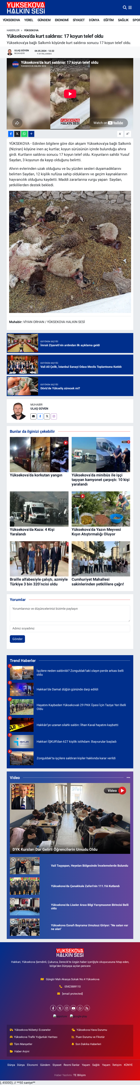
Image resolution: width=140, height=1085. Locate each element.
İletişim (117, 1065)
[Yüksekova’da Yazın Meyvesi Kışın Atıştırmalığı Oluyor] (101, 509)
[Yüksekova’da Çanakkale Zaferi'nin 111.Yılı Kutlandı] (25, 886)
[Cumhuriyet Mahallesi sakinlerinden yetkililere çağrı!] (101, 558)
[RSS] (87, 1008)
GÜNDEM (44, 20)
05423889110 (73, 986)
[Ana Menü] (130, 7)
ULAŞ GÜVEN (39, 408)
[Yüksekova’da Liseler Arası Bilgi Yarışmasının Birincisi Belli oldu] (25, 906)
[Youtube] (73, 1008)
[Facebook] (40, 416)
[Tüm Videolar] (128, 777)
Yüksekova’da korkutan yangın (36, 475)
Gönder (17, 639)
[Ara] (125, 7)
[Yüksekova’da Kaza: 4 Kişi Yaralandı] (39, 509)
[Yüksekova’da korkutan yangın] (39, 454)
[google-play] (78, 1016)
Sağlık (96, 1065)
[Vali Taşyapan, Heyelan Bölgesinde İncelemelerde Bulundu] (25, 865)
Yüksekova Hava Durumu (92, 1029)
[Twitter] (47, 416)
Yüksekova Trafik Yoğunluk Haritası (35, 1037)
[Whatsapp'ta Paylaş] (24, 134)
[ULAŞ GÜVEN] (18, 411)
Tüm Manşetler (23, 1044)
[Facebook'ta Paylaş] (10, 134)
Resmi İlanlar (71, 1065)
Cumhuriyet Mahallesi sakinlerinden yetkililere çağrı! (98, 581)
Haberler (13, 30)
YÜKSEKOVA (11, 20)
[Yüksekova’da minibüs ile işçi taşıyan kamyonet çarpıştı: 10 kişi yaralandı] (101, 454)
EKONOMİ (62, 20)
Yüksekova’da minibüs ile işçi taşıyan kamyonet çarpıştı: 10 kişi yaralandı (101, 479)
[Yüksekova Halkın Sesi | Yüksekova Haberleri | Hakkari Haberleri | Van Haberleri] (26, 7)
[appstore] (60, 1016)
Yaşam (86, 1065)
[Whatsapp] (80, 1008)
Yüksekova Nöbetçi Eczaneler (32, 1029)
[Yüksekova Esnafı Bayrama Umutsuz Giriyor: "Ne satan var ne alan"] (25, 927)
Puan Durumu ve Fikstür (90, 1037)
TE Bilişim (79, 1075)
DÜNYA (94, 20)
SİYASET (79, 20)
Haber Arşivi (21, 1051)
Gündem (45, 1065)
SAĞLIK (123, 20)
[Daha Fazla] (31, 134)
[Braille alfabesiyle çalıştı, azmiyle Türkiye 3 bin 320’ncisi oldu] (39, 558)
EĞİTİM (109, 20)
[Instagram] (54, 416)
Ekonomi (32, 1065)
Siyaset (56, 1065)
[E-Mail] (33, 416)
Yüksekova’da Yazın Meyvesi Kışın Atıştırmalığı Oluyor (96, 531)
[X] (60, 1008)
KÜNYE (128, 1065)
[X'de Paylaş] (17, 134)
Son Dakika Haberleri (88, 1044)
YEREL (28, 20)
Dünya (11, 1065)
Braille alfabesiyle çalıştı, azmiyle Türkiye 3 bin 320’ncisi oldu (39, 581)
